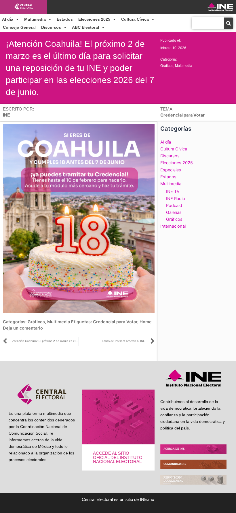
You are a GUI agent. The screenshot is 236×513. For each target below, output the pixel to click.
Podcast (174, 205)
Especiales (170, 170)
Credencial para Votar (115, 321)
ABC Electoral (85, 27)
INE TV (173, 191)
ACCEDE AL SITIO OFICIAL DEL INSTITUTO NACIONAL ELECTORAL (117, 457)
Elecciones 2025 (94, 19)
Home (146, 321)
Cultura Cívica (135, 19)
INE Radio (175, 198)
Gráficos (166, 66)
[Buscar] (228, 23)
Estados (65, 19)
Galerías (174, 212)
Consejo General (19, 27)
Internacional (173, 226)
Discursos (51, 27)
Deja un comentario (23, 328)
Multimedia (35, 19)
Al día (7, 19)
